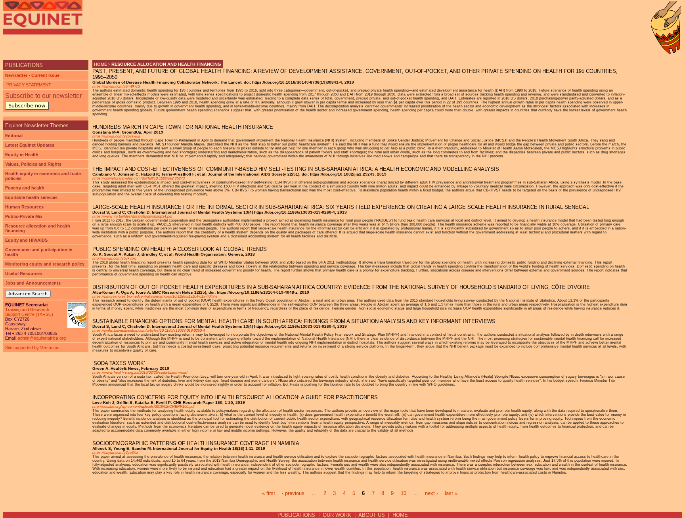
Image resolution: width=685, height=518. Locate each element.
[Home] (42, 17)
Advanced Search (28, 293)
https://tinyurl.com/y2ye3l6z (115, 453)
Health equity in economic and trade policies (43, 176)
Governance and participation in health (39, 252)
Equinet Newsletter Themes (37, 125)
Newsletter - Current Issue (32, 75)
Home (100, 64)
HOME (400, 515)
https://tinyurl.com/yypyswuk (116, 136)
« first (268, 493)
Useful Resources (23, 273)
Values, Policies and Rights (33, 164)
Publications (24, 65)
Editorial (14, 135)
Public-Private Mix (23, 216)
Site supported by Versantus (32, 347)
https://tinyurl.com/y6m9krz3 (116, 86)
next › (431, 493)
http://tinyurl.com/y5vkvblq (114, 258)
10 (403, 493)
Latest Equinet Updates (29, 145)
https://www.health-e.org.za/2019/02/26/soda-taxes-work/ (140, 373)
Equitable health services (31, 197)
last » (451, 493)
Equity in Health (21, 154)
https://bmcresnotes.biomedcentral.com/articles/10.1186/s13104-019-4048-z (155, 296)
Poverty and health (24, 187)
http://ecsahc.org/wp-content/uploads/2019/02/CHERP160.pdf (143, 407)
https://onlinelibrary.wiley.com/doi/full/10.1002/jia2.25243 (138, 178)
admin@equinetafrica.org (42, 338)
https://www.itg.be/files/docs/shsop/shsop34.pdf (132, 216)
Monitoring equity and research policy (44, 264)
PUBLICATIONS (296, 515)
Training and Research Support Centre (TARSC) (29, 312)
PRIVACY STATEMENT (28, 84)
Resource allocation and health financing (37, 228)
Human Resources (24, 207)
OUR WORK (337, 515)
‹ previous (293, 493)
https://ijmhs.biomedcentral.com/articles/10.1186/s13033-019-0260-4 (148, 331)
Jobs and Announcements (33, 283)
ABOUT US (371, 515)
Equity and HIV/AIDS (26, 240)
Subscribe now (27, 106)
